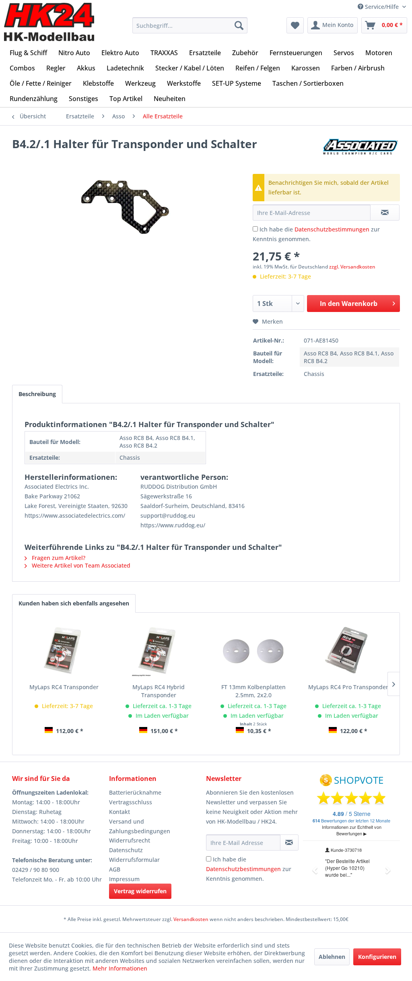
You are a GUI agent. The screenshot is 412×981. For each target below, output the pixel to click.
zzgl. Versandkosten (352, 266)
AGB (114, 869)
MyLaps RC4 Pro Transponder (348, 687)
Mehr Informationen (120, 968)
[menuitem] (190, 25)
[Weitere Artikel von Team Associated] (361, 152)
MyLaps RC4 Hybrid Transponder (158, 691)
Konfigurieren (377, 956)
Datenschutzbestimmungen (332, 229)
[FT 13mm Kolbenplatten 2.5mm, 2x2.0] (253, 651)
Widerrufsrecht (129, 840)
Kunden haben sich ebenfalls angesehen (74, 603)
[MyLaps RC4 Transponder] (64, 651)
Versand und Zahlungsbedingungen (139, 826)
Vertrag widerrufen (140, 891)
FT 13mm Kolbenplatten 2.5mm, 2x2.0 (253, 691)
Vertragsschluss (130, 802)
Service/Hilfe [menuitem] (381, 6)
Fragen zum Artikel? (57, 558)
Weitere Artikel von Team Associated (80, 565)
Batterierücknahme (135, 792)
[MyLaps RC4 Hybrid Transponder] (158, 651)
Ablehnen (332, 956)
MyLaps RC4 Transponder (64, 687)
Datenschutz (126, 850)
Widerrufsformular (134, 859)
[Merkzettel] (295, 25)
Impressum (124, 879)
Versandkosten (190, 919)
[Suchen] (239, 25)
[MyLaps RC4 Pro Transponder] (348, 651)
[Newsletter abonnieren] (289, 842)
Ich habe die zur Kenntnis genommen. (248, 868)
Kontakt (119, 812)
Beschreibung (37, 394)
